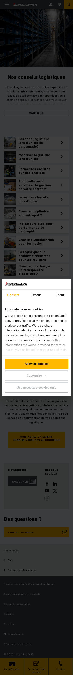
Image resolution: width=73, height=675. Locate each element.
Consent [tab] (13, 295)
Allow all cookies (36, 364)
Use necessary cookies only (36, 387)
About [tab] (59, 295)
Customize (34, 375)
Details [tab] (37, 295)
